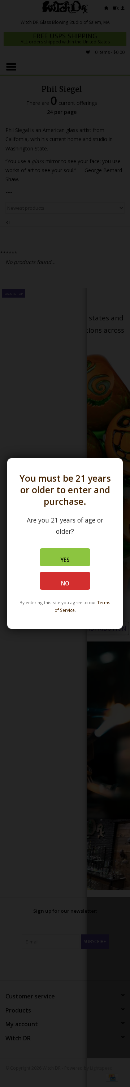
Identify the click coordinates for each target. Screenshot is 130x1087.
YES (65, 560)
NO (65, 583)
